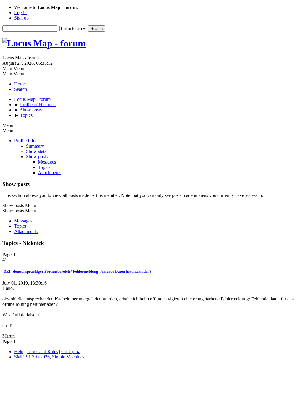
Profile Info (25, 140)
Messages (47, 161)
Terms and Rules (42, 351)
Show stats (36, 151)
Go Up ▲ (70, 351)
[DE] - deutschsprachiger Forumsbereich (36, 271)
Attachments (49, 172)
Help (18, 351)
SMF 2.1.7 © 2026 (32, 356)
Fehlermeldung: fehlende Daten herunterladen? (112, 271)
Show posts (37, 156)
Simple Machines (68, 356)
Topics (44, 167)
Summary (35, 145)
